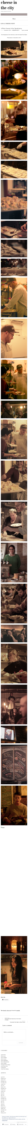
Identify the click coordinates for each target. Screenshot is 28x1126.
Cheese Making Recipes (5, 1061)
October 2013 (3, 1089)
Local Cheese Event (8, 23)
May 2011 (2, 1102)
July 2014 (2, 1085)
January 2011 (3, 1108)
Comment (21, 1042)
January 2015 (3, 1079)
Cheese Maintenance (4, 1060)
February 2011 (3, 1107)
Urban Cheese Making (5, 1069)
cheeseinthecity (15, 30)
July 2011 (2, 1101)
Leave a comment (25, 30)
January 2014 (3, 1087)
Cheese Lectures (3, 1059)
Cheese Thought (3, 1063)
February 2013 (3, 1097)
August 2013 (3, 1091)
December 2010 (3, 1109)
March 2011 (3, 1105)
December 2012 (3, 1098)
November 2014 (3, 1082)
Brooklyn (4, 1010)
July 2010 (2, 1111)
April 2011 (3, 1104)
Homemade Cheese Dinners (5, 1064)
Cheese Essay (3, 1056)
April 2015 (3, 1077)
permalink (18, 1010)
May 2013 (2, 1095)
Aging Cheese (3, 1054)
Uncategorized (3, 1067)
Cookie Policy (4, 1120)
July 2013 (2, 1092)
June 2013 (2, 1094)
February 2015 (3, 1078)
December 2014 (3, 1081)
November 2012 (3, 1099)
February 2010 (3, 1112)
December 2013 (3, 1088)
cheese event (9, 1010)
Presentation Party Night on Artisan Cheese (17, 1021)
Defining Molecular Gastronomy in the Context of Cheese (13, 1018)
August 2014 (3, 1084)
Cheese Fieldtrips (4, 1057)
